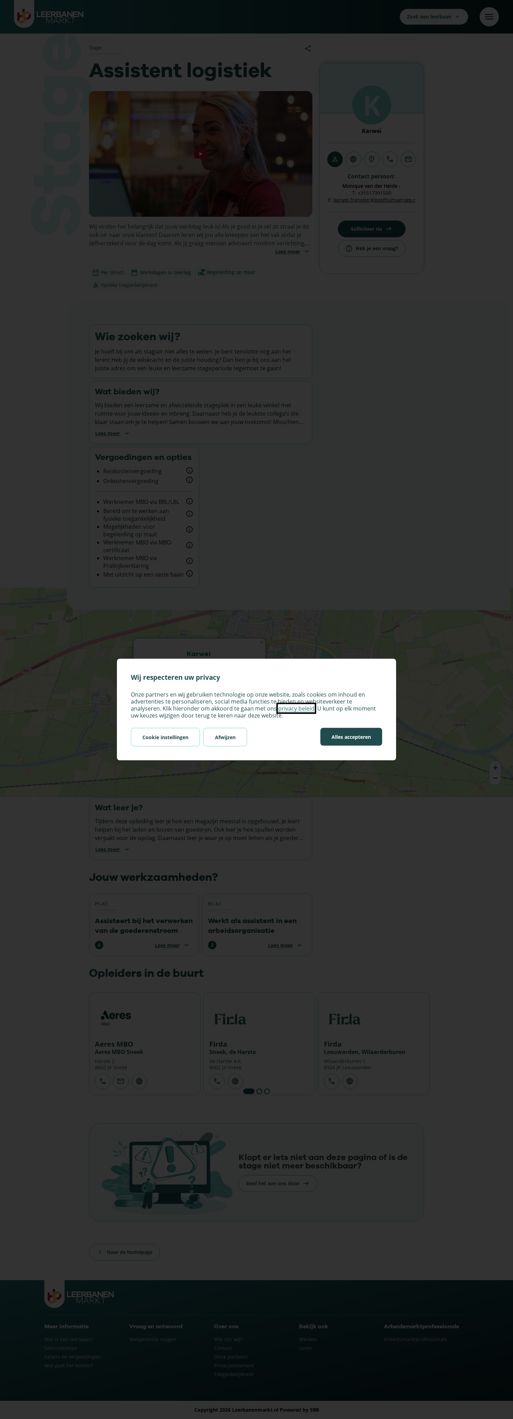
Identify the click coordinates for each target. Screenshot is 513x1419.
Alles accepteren (351, 737)
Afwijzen (225, 737)
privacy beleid (296, 708)
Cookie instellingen (165, 737)
